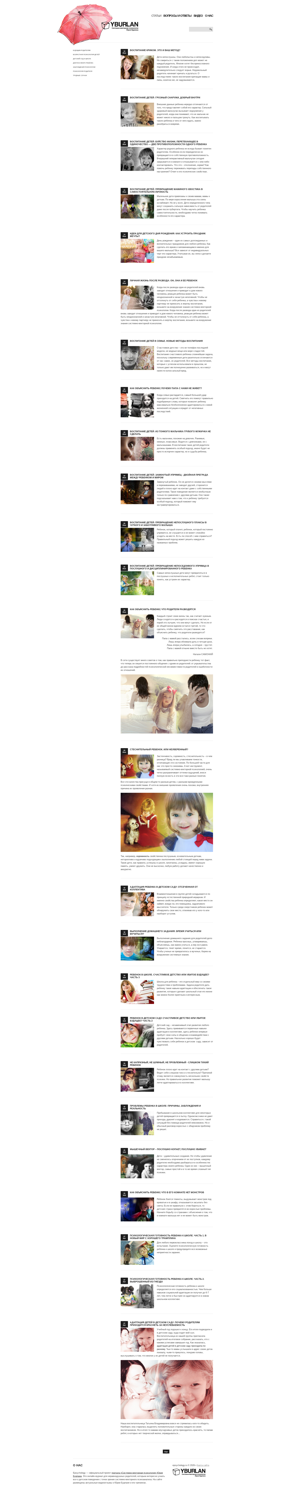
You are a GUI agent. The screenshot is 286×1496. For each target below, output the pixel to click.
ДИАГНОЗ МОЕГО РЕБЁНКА (83, 63)
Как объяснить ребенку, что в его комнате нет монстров (167, 1192)
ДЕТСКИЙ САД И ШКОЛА (82, 59)
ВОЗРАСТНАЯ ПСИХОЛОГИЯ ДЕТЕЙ (86, 54)
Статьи (156, 15)
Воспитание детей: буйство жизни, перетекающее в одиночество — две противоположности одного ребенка (168, 143)
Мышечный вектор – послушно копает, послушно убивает (168, 1149)
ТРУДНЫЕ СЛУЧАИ (80, 75)
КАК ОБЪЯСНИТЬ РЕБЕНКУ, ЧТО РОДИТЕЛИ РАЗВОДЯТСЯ (163, 609)
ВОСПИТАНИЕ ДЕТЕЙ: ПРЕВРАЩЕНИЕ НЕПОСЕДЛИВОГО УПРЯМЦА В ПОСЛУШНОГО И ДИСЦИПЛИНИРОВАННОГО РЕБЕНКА (169, 567)
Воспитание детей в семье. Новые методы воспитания (166, 341)
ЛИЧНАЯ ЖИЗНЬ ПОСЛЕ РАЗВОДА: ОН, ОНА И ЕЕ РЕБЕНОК (163, 280)
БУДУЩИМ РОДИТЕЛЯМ (81, 50)
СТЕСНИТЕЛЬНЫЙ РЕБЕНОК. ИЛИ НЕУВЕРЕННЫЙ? (159, 749)
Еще (166, 1452)
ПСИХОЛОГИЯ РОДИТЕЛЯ (82, 71)
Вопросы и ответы (177, 15)
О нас (209, 15)
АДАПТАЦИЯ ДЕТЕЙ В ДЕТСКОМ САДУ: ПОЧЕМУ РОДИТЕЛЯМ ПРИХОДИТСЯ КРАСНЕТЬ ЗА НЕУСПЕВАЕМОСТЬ (165, 1323)
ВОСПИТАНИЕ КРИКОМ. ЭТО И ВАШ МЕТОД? (155, 50)
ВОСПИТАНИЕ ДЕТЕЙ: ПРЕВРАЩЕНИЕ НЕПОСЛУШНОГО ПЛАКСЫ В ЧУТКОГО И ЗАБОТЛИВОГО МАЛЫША (168, 523)
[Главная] (97, 24)
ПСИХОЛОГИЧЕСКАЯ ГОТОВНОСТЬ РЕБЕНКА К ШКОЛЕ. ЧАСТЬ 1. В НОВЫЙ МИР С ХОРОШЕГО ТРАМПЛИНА (168, 1236)
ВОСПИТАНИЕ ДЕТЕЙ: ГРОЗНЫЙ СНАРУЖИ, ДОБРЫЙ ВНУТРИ (165, 97)
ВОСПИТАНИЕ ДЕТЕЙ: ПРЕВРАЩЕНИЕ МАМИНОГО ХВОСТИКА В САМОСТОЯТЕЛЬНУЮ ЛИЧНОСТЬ (166, 190)
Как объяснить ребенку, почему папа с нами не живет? (166, 388)
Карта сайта (203, 1465)
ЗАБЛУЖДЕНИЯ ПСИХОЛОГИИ (84, 67)
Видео (198, 15)
